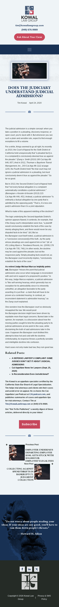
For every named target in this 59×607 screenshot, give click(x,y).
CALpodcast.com (37, 394)
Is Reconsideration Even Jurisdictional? (30, 374)
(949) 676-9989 (29, 29)
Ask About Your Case (29, 37)
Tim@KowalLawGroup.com (17, 404)
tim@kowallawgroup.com (29, 25)
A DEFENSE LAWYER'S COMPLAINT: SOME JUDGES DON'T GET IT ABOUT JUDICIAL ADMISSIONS (32, 361)
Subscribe (29, 424)
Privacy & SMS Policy (44, 597)
